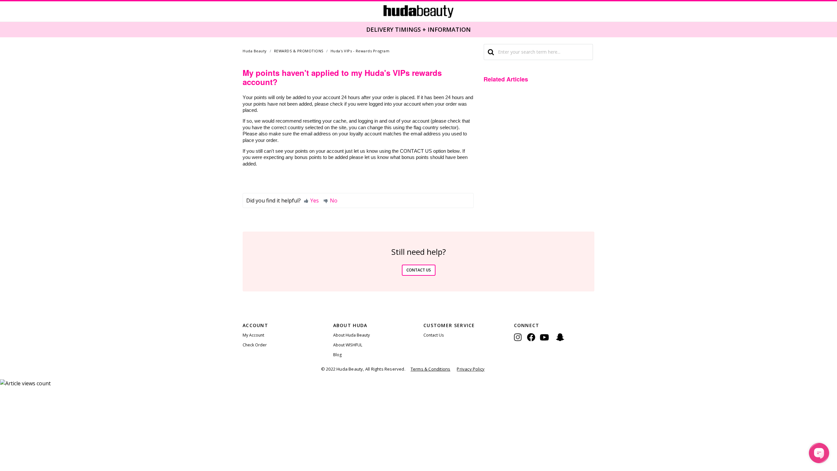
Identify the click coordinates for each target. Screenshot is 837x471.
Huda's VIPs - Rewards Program (360, 50)
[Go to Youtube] (544, 342)
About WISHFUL (347, 345)
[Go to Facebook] (531, 342)
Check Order (255, 345)
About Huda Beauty (351, 335)
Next (832, 29)
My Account (253, 335)
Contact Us (433, 335)
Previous (4, 29)
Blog (337, 355)
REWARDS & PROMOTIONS (298, 50)
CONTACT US (418, 270)
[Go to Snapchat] (560, 342)
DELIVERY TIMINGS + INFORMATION (418, 29)
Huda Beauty (255, 50)
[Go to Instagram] (520, 342)
